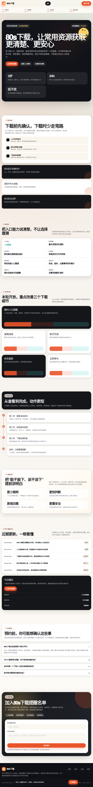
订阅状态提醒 (10, 589)
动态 (82, 769)
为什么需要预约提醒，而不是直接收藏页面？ (20, 660)
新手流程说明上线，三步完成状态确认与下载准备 (32, 563)
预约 (88, 769)
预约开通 (86, 3)
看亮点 (5, 10)
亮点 (75, 769)
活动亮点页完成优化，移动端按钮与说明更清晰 (31, 570)
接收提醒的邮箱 (11, 723)
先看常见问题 (39, 64)
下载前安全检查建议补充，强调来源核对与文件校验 (33, 556)
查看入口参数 (25, 64)
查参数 (28, 10)
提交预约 (46, 745)
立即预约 (73, 782)
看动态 (50, 10)
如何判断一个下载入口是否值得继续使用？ (19, 666)
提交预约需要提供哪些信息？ (14, 673)
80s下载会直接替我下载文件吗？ (16, 646)
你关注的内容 (10, 731)
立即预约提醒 (12, 64)
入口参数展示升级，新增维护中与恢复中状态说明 (32, 549)
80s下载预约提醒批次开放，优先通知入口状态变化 (33, 542)
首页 (48, 3)
